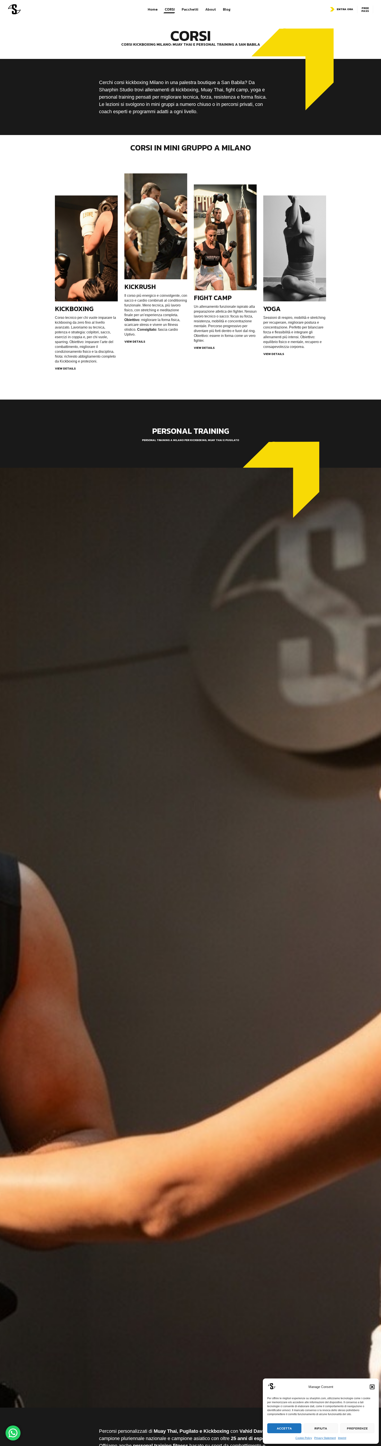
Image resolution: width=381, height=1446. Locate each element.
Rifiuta (320, 1428)
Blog (226, 9)
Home (153, 9)
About (210, 9)
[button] (372, 1387)
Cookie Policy (303, 1438)
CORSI (170, 9)
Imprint (342, 1438)
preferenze (357, 1428)
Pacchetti (190, 9)
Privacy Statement (325, 1438)
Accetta (284, 1428)
